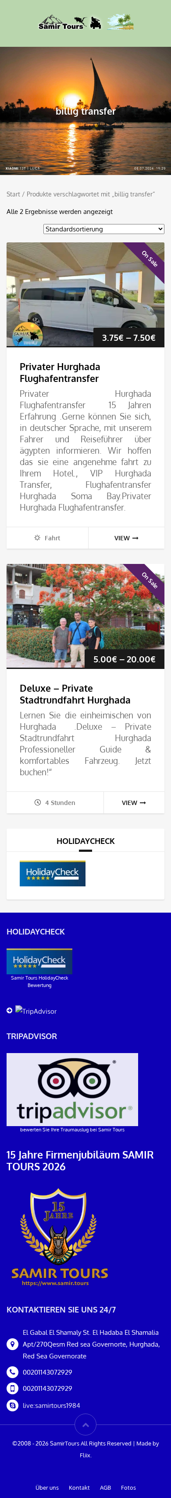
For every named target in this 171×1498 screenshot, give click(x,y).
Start (13, 194)
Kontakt (79, 1487)
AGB (105, 1487)
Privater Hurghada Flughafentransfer (60, 372)
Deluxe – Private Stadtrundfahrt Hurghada (75, 694)
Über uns (47, 1487)
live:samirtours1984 (51, 1405)
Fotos (128, 1487)
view (122, 538)
